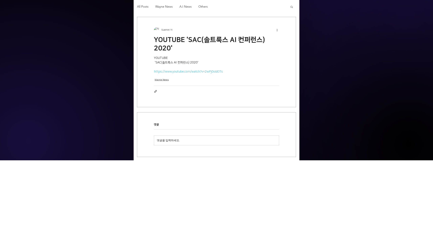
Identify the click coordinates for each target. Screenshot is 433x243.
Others (203, 6)
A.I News (185, 6)
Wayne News (164, 6)
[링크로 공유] (155, 91)
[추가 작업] (277, 30)
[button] (291, 6)
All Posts (143, 6)
